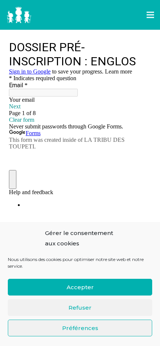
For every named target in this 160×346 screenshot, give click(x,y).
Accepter (80, 287)
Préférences (80, 328)
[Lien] (19, 15)
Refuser (80, 307)
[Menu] (150, 15)
